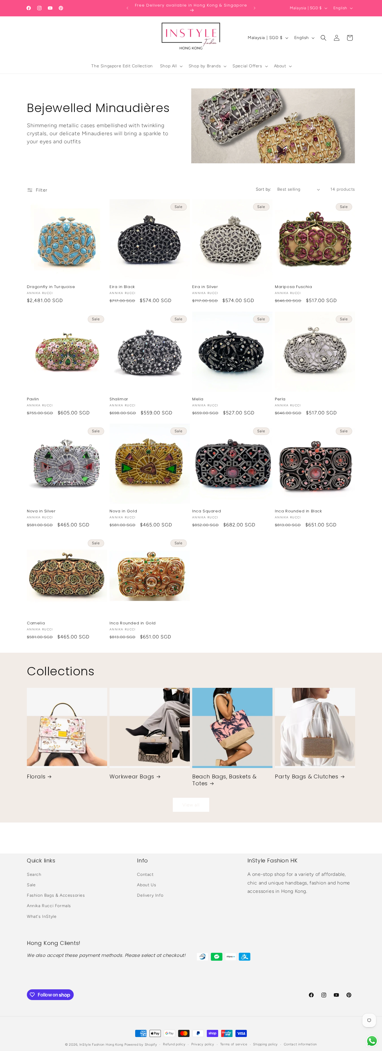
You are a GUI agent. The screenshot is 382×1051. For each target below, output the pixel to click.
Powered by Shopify (140, 1045)
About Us (146, 884)
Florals (36, 776)
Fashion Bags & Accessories (56, 895)
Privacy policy (202, 1044)
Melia (198, 399)
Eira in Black (122, 287)
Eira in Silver (205, 287)
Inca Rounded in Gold (133, 623)
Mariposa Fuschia (293, 287)
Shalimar (119, 399)
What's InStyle (41, 916)
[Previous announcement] (127, 8)
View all (191, 805)
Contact (145, 874)
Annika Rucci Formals (49, 905)
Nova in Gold (123, 511)
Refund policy (174, 1044)
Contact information (300, 1044)
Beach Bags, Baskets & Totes (224, 780)
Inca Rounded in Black (298, 511)
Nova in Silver (41, 511)
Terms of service (233, 1044)
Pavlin (33, 399)
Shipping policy (265, 1044)
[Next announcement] (254, 8)
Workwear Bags (132, 776)
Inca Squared (206, 511)
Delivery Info (150, 895)
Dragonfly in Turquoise (51, 287)
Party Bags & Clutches (306, 776)
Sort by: (263, 189)
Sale (31, 884)
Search (34, 874)
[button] (170, 66)
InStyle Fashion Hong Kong (101, 1045)
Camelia (36, 623)
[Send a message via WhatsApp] (372, 1041)
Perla (280, 399)
